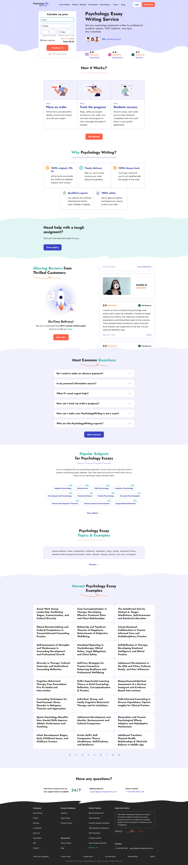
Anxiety (116, 551)
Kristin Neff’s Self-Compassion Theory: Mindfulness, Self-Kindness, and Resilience (93, 739)
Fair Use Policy (110, 856)
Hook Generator (94, 818)
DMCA (152, 856)
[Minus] (43, 32)
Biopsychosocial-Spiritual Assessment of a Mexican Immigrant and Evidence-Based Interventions (132, 685)
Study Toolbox (66, 843)
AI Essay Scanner (95, 838)
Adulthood (90, 551)
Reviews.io (139, 57)
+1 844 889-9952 (121, 848)
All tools (92, 847)
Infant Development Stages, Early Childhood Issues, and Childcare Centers (52, 738)
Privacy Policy (66, 856)
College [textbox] (45, 26)
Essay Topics (65, 818)
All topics (92, 564)
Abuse (70, 551)
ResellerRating (117, 57)
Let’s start (61, 337)
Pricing (75, 4)
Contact (36, 848)
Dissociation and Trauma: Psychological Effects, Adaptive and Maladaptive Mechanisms (133, 721)
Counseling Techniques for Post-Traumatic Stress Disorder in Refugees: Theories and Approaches (52, 703)
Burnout (112, 554)
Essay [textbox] (44, 20)
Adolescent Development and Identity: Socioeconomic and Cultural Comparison (94, 720)
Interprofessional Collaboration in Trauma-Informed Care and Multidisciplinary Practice (132, 631)
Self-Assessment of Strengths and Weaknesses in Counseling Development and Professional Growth (53, 649)
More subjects (92, 513)
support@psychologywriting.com (103, 792)
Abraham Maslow (59, 551)
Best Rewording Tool (96, 813)
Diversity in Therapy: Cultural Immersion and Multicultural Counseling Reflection (53, 666)
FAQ (34, 843)
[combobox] (57, 20)
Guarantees (37, 838)
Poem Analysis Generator (98, 843)
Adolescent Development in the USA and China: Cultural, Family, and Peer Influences (134, 666)
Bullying (104, 554)
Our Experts (93, 4)
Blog (123, 4)
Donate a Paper (66, 823)
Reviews (83, 4)
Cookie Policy (88, 856)
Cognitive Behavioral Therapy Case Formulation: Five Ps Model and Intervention (52, 685)
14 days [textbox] (62, 32)
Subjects (64, 813)
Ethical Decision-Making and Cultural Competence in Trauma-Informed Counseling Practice (53, 631)
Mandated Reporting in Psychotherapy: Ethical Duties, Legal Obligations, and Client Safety (92, 649)
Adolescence (79, 551)
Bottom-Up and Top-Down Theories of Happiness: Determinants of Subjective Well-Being (92, 631)
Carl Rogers (131, 554)
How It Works (64, 4)
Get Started (94, 136)
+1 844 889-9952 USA (135, 792)
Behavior (96, 554)
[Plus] (55, 32)
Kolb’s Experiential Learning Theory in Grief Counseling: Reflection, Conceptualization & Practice (93, 685)
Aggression (100, 551)
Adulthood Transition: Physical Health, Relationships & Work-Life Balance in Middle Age (132, 739)
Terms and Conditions (41, 856)
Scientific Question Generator (99, 823)
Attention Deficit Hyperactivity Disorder (68, 554)
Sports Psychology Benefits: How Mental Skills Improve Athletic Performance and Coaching (52, 721)
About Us (36, 833)
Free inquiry (53, 247)
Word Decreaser (94, 833)
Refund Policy (133, 856)
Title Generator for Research (99, 828)
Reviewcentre (94, 57)
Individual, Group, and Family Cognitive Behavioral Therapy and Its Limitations (93, 702)
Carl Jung (121, 554)
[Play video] (116, 277)
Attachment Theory (128, 551)
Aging (109, 551)
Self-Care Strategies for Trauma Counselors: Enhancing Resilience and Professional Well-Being (91, 667)
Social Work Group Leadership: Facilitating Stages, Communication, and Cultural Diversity (53, 613)
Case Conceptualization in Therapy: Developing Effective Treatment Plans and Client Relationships (92, 613)
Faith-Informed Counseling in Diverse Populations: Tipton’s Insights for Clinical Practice (134, 702)
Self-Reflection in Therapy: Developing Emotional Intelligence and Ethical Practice (133, 649)
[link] (94, 373)
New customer (49, 40)
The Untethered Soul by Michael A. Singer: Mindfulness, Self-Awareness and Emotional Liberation (134, 613)
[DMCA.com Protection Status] (119, 831)
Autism (88, 554)
